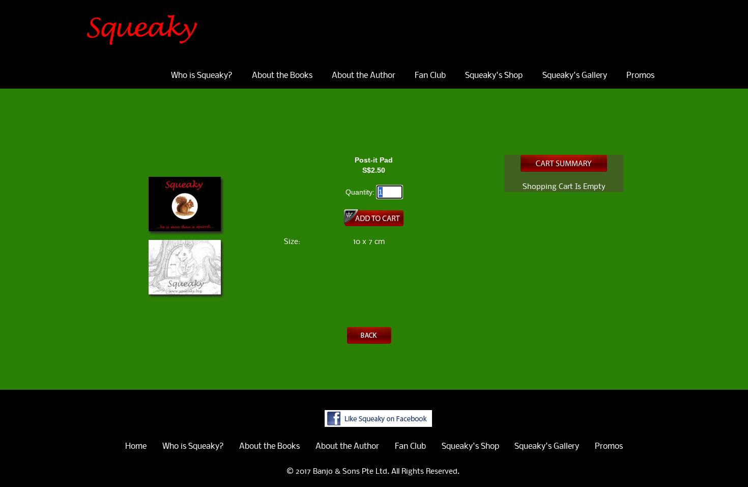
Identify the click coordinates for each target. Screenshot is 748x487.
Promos (640, 76)
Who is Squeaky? (202, 76)
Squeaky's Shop (494, 76)
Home (136, 446)
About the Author (363, 76)
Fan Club (430, 76)
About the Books (282, 76)
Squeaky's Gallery (574, 76)
